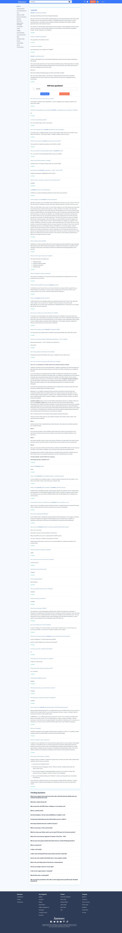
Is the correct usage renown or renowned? (41, 871)
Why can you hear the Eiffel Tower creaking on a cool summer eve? (47, 806)
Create (92, 1)
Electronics (19, 21)
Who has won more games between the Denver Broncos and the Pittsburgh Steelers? (52, 841)
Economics (41, 915)
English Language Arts (44, 907)
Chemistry (41, 899)
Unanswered (20, 902)
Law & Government (21, 34)
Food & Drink (20, 26)
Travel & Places (20, 47)
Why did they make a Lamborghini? (39, 875)
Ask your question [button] (64, 93)
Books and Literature (21, 17)
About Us (84, 897)
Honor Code (63, 899)
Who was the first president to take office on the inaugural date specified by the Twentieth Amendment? (54, 880)
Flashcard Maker (64, 902)
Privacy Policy (85, 904)
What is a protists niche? (36, 810)
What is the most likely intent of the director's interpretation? (46, 862)
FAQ (61, 910)
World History (42, 904)
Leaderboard (20, 897)
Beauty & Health (20, 15)
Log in (102, 1)
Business (19, 19)
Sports (18, 45)
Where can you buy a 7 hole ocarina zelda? (41, 828)
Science (18, 41)
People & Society (20, 39)
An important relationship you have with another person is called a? (48, 819)
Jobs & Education (20, 32)
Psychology (41, 910)
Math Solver (63, 907)
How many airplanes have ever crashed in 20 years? (43, 823)
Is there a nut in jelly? (36, 849)
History (18, 28)
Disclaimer (84, 907)
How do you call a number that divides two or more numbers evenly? (48, 858)
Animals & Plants (20, 8)
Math (18, 37)
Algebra (40, 897)
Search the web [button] (44, 93)
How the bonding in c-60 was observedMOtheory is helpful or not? (47, 815)
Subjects (19, 6)
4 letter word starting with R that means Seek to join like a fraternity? (48, 854)
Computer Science (43, 912)
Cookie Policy (85, 910)
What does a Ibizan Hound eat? (38, 802)
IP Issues (84, 912)
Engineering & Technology (20, 23)
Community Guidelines (65, 897)
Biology (40, 902)
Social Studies (20, 43)
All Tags (19, 899)
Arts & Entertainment (21, 10)
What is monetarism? (36, 845)
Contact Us (84, 899)
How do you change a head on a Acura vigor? (42, 866)
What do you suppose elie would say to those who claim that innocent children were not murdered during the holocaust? (53, 797)
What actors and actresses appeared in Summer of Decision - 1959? (48, 836)
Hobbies (19, 30)
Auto (18, 13)
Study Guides (63, 904)
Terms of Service (86, 902)
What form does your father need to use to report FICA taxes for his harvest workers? (52, 832)
